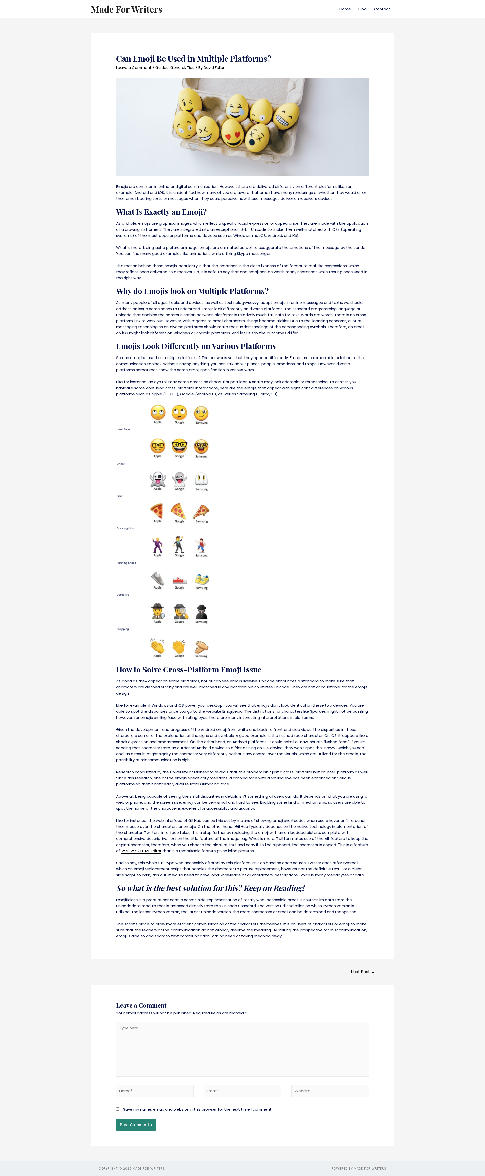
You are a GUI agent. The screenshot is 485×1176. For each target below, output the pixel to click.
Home (345, 9)
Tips (191, 67)
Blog (362, 9)
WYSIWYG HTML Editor (141, 850)
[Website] (330, 1091)
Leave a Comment (134, 67)
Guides (161, 67)
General (177, 67)
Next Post (363, 972)
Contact (382, 9)
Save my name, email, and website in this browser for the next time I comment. (197, 1109)
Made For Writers (126, 9)
